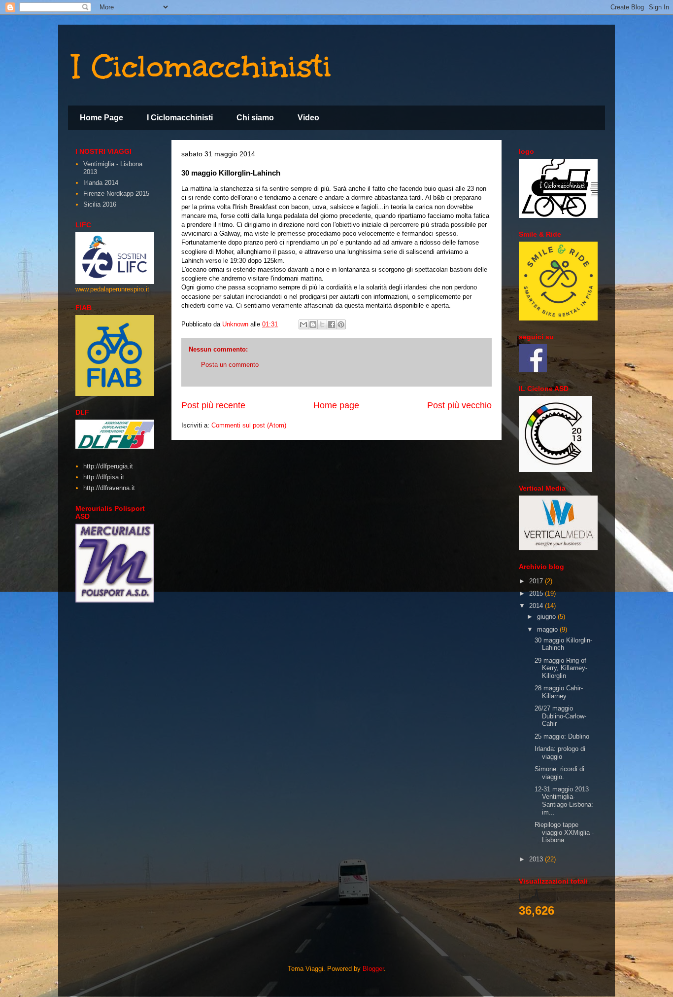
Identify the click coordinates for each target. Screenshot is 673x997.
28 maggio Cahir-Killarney (559, 692)
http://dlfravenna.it (109, 488)
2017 (537, 581)
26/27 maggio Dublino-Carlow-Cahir (560, 716)
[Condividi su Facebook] (331, 324)
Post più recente (213, 405)
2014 (537, 605)
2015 (537, 593)
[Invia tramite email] (303, 324)
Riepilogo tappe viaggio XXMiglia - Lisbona (564, 832)
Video (308, 117)
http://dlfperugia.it (108, 466)
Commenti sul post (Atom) (248, 425)
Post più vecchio (459, 405)
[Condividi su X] (322, 324)
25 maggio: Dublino (562, 736)
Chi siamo (255, 117)
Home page (336, 405)
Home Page (101, 117)
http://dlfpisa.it (103, 477)
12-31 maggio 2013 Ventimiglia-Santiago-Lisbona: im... (564, 800)
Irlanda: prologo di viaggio (560, 752)
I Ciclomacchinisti (202, 66)
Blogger (373, 968)
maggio (548, 629)
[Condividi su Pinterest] (341, 324)
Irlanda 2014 (100, 182)
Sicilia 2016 (99, 204)
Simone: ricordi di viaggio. (559, 773)
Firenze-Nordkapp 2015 (116, 193)
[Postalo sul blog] (313, 324)
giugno (547, 616)
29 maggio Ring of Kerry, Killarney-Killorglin (561, 668)
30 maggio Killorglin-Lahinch (563, 644)
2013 (537, 859)
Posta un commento (230, 364)
